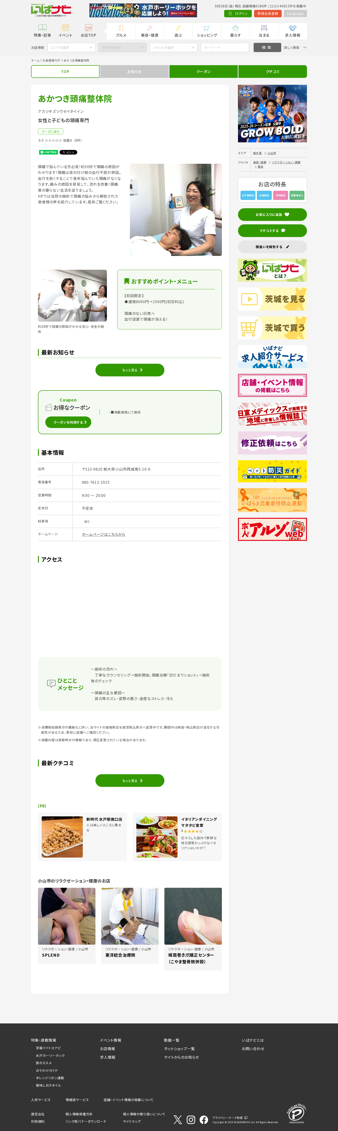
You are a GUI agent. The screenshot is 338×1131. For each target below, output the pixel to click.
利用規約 (38, 1121)
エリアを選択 (60, 47)
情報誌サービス (77, 1099)
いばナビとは (253, 1040)
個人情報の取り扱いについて (144, 1114)
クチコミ (273, 71)
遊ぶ (178, 35)
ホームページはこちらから (104, 534)
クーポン (203, 71)
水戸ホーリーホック (50, 1055)
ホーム (35, 60)
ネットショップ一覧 (179, 1048)
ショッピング (207, 35)
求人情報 (292, 35)
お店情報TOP (51, 60)
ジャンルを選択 (163, 47)
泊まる (264, 35)
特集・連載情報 (43, 1040)
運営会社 (38, 1114)
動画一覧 (171, 1040)
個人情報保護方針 (79, 1114)
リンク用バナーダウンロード (86, 1121)
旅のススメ (44, 1063)
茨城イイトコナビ (48, 1048)
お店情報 (107, 1048)
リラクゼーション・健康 (286, 162)
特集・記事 (42, 35)
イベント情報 (110, 1040)
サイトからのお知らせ (181, 1057)
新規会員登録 (268, 13)
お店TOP (88, 35)
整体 (261, 166)
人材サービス (41, 1099)
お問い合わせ (253, 1048)
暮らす (235, 35)
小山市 (271, 153)
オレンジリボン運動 (50, 1077)
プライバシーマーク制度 (227, 1117)
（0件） (78, 140)
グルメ (121, 35)
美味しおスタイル (48, 1085)
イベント (65, 35)
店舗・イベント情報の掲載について (129, 1099)
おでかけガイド (47, 1070)
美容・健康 (149, 35)
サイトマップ (132, 1121)
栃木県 (257, 153)
